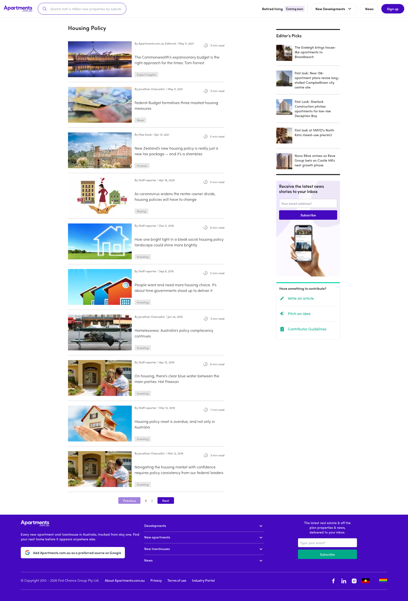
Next (165, 500)
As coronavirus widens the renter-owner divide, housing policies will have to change (175, 196)
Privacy (156, 580)
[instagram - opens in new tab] (354, 581)
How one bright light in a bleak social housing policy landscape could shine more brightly (179, 242)
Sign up (393, 8)
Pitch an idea (299, 313)
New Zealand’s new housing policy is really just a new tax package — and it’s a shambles (176, 150)
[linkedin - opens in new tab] (344, 581)
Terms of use (176, 580)
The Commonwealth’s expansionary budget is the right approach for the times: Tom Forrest (177, 59)
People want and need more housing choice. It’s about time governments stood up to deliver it (176, 287)
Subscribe (308, 215)
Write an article (301, 298)
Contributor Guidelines (307, 329)
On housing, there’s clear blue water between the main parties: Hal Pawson (177, 378)
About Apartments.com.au (125, 580)
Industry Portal (203, 580)
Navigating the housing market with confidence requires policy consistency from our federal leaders (179, 469)
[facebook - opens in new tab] (333, 581)
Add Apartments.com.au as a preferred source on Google (77, 552)
